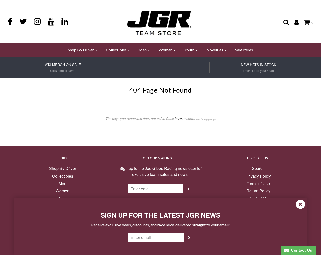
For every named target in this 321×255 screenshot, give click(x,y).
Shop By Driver (62, 168)
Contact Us (300, 250)
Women (62, 191)
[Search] (283, 22)
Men (62, 183)
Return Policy (258, 191)
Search (258, 168)
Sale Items (244, 49)
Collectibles (62, 176)
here (177, 118)
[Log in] (294, 22)
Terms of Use (258, 183)
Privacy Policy (258, 176)
